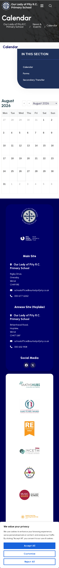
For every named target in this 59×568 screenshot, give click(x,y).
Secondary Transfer (34, 80)
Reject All (29, 561)
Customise (29, 553)
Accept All (29, 545)
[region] (29, 545)
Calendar (28, 67)
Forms (26, 73)
